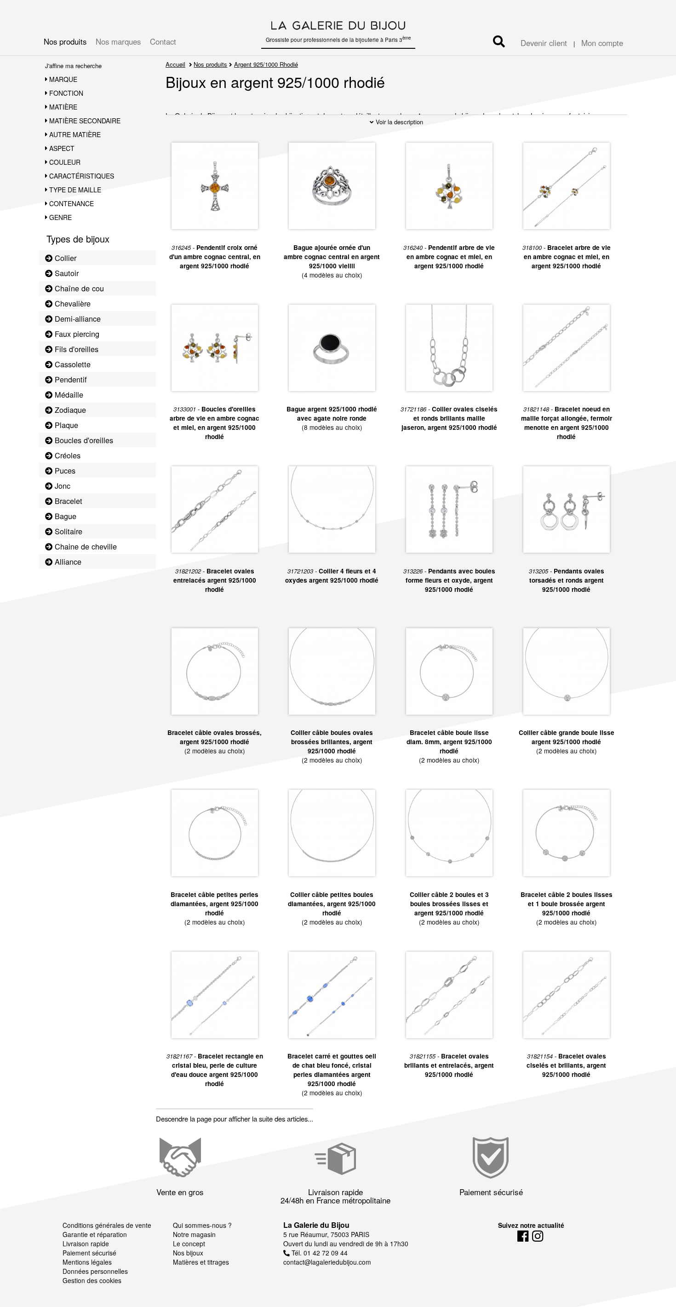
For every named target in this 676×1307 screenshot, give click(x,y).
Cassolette (71, 364)
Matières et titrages (201, 1262)
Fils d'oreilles (75, 348)
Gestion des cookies (92, 1280)
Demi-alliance (76, 318)
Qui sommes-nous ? (202, 1225)
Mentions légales (87, 1262)
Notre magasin (194, 1234)
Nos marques (118, 41)
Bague (64, 515)
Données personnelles (95, 1271)
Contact (163, 41)
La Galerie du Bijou (316, 1225)
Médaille (67, 394)
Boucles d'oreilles (82, 439)
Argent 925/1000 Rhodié (266, 64)
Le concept (189, 1243)
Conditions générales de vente (107, 1225)
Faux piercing (75, 333)
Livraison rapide (86, 1243)
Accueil (175, 64)
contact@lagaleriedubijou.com (327, 1262)
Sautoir (65, 272)
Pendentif (69, 379)
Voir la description (398, 121)
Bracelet (67, 500)
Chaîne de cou (78, 288)
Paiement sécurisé (89, 1252)
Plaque (65, 424)
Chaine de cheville (84, 546)
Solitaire (67, 531)
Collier (64, 257)
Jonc (61, 485)
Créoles (66, 455)
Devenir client (544, 42)
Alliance (66, 561)
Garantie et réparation (95, 1234)
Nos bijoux (188, 1252)
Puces (63, 470)
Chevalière (71, 303)
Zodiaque (69, 409)
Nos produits (65, 41)
